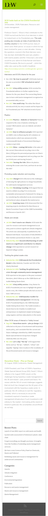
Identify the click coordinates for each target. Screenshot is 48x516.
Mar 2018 (9, 342)
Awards (7, 469)
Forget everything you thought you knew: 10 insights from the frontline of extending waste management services (23, 444)
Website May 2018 (12, 241)
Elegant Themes (24, 510)
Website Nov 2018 (12, 260)
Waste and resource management (16, 491)
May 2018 (9, 188)
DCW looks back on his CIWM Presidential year (22, 21)
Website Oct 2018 (12, 269)
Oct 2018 (9, 120)
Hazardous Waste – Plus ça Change (19, 361)
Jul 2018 (9, 222)
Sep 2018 (9, 179)
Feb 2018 (9, 162)
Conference (22, 363)
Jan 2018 (9, 203)
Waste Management (34, 363)
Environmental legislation (13, 480)
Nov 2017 (9, 103)
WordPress (24, 513)
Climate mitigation (11, 473)
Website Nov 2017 (12, 297)
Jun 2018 (9, 132)
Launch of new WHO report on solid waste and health (23, 431)
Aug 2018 (9, 323)
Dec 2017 (9, 88)
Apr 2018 (9, 147)
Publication (24, 24)
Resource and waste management (16, 487)
